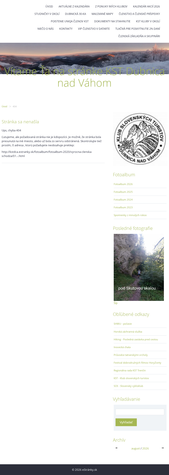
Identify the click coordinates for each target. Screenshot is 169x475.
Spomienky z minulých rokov (130, 215)
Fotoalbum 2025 (123, 191)
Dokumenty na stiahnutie (112, 21)
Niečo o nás (45, 29)
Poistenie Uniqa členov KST (70, 21)
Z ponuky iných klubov (111, 6)
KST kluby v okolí (148, 21)
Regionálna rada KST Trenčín (130, 370)
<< (117, 448)
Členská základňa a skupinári (139, 36)
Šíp (116, 303)
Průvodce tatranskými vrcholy (131, 354)
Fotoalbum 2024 (123, 199)
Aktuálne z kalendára (74, 6)
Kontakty (65, 29)
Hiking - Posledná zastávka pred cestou (136, 339)
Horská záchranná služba (128, 331)
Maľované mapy (102, 14)
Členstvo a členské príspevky (139, 14)
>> (163, 448)
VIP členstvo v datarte (94, 29)
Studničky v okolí (46, 14)
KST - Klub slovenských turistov (131, 378)
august (135, 448)
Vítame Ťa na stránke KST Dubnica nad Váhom (84, 77)
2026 (145, 448)
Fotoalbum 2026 (123, 184)
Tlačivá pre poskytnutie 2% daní (137, 29)
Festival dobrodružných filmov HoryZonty (137, 362)
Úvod (49, 6)
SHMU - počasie (123, 323)
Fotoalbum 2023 (123, 207)
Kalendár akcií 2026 (146, 6)
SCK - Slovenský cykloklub (128, 386)
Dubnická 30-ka (75, 14)
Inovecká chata (122, 347)
